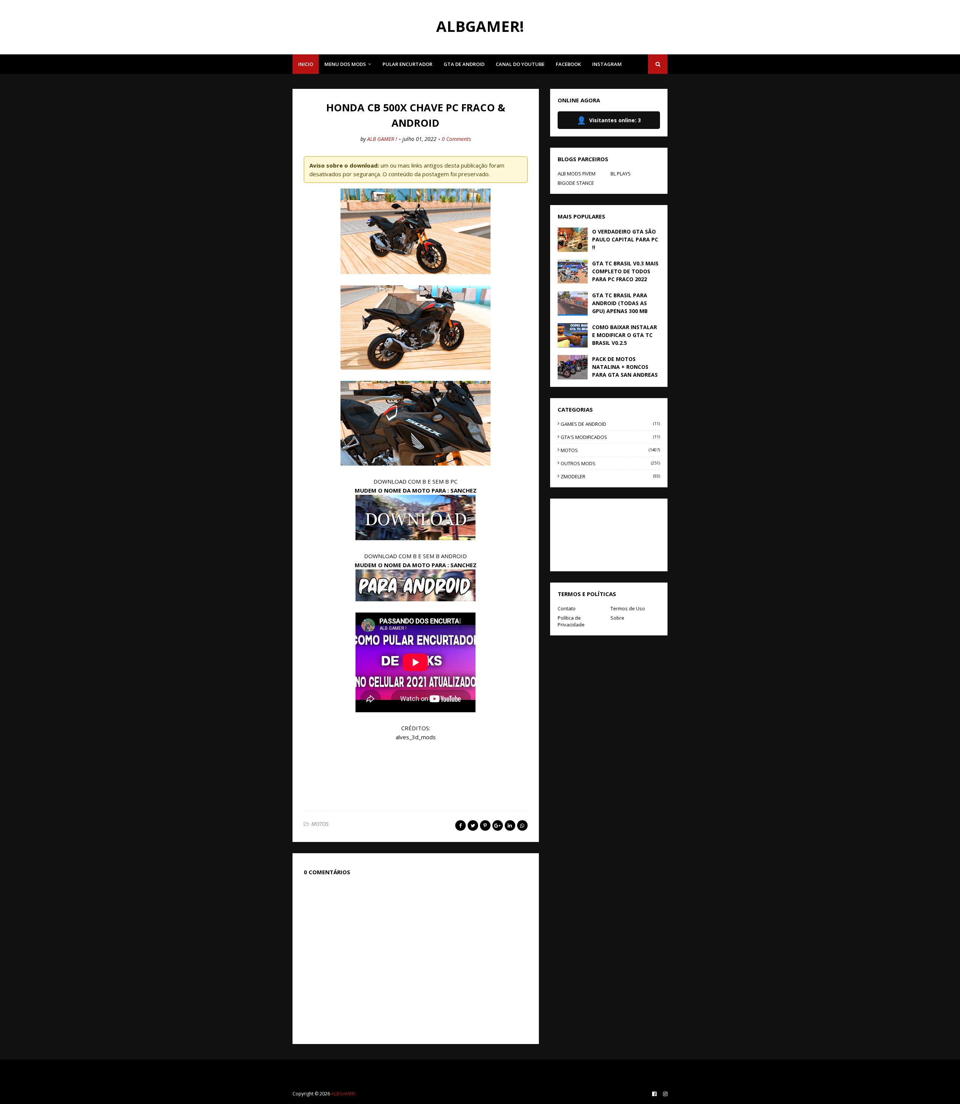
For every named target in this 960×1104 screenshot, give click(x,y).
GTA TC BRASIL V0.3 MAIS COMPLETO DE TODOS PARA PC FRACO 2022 (625, 271)
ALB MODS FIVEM (577, 173)
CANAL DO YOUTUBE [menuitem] (520, 64)
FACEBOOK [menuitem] (568, 64)
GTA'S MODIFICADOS (610, 437)
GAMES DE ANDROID (610, 424)
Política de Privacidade (571, 621)
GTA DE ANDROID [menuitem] (464, 64)
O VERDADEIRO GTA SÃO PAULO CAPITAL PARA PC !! (625, 239)
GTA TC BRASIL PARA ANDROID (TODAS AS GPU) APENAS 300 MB (620, 303)
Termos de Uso (627, 608)
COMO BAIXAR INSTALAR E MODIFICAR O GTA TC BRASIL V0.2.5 (624, 335)
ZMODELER (610, 476)
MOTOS (319, 823)
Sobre (617, 617)
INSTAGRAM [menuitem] (607, 64)
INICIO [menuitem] (305, 64)
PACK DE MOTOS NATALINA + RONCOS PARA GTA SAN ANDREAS (625, 366)
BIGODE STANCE (576, 183)
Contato (567, 608)
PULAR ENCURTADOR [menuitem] (407, 64)
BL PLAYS (620, 173)
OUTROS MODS (610, 463)
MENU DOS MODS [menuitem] (345, 64)
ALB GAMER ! (382, 138)
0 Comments (456, 138)
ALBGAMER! (480, 26)
